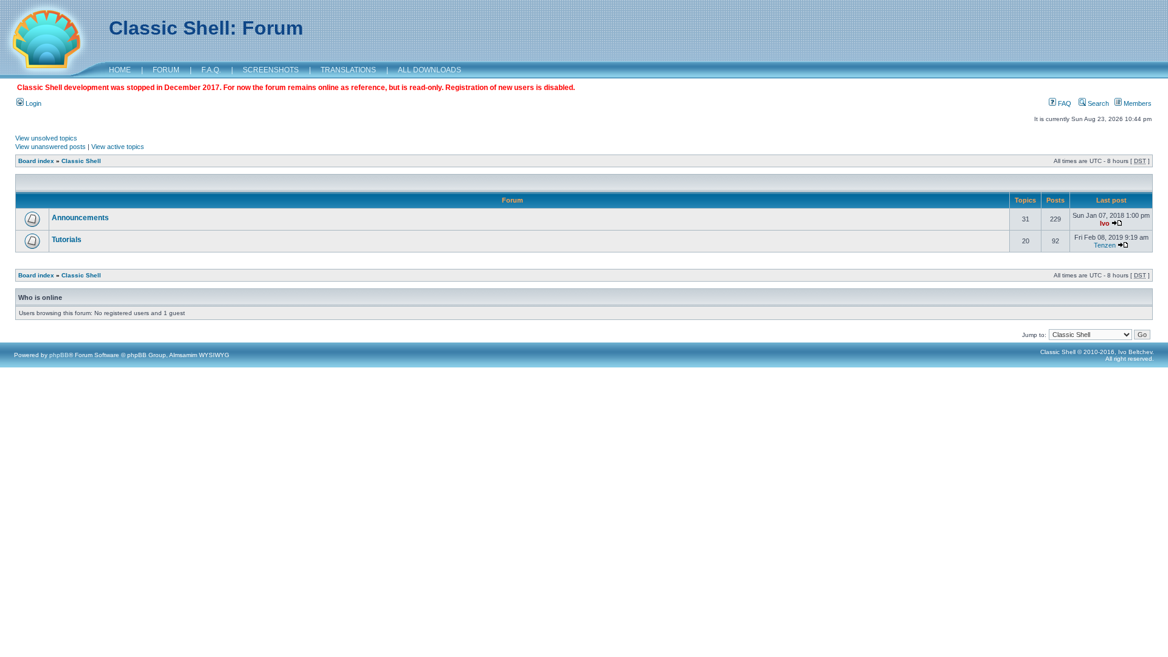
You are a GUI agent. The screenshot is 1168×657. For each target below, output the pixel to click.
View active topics (117, 146)
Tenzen (1105, 245)
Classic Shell (81, 161)
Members (1137, 103)
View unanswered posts (50, 146)
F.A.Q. (211, 70)
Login (32, 103)
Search (1097, 103)
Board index (36, 161)
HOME (120, 70)
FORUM (166, 70)
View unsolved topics (46, 138)
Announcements (80, 218)
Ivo (1105, 223)
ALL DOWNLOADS (429, 70)
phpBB (59, 355)
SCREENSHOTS (271, 70)
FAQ (1063, 103)
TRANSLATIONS (348, 70)
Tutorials (67, 239)
